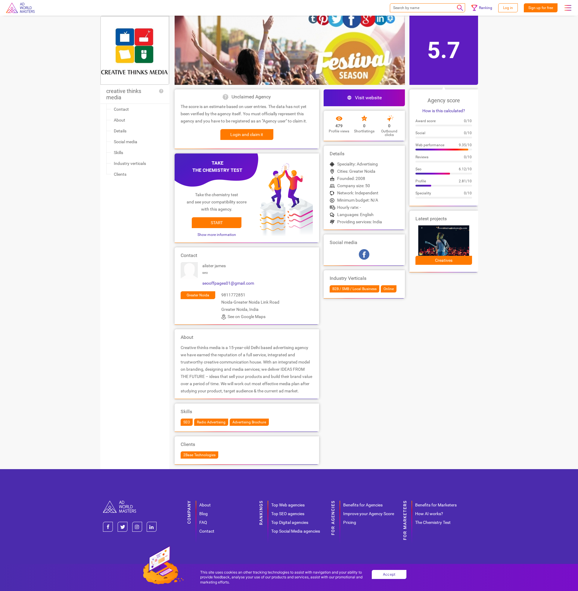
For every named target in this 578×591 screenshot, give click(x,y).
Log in (508, 8)
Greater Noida (198, 295)
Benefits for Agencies (363, 505)
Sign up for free (540, 8)
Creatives (443, 260)
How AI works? (429, 513)
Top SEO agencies (287, 513)
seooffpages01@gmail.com (228, 283)
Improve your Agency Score (368, 513)
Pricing (349, 522)
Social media (125, 141)
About (119, 120)
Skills (118, 152)
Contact (121, 109)
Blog (203, 513)
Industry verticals (130, 163)
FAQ (203, 522)
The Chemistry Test (433, 522)
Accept (389, 574)
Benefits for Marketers (436, 505)
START (217, 222)
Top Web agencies (288, 505)
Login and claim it (246, 134)
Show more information (216, 235)
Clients (120, 174)
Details (120, 130)
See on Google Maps (247, 316)
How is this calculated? (443, 110)
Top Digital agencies (289, 522)
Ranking (485, 8)
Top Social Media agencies (295, 531)
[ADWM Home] (119, 503)
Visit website (368, 98)
